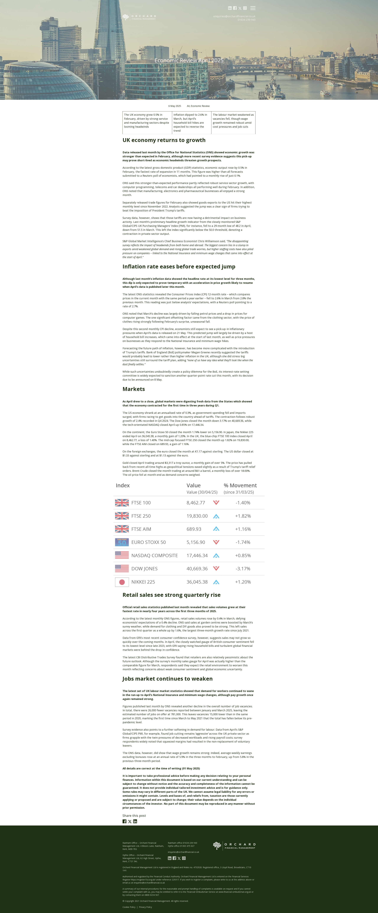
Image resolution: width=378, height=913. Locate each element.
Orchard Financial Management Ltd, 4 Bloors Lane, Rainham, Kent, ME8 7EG (143, 845)
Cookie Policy (129, 907)
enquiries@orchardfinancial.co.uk (234, 16)
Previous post (154, 830)
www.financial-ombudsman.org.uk (235, 891)
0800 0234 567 (152, 895)
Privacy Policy (145, 907)
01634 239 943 (246, 19)
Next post (226, 830)
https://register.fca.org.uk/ (143, 879)
